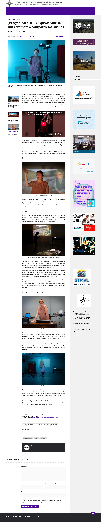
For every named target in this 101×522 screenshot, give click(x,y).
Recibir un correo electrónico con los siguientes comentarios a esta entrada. (42, 500)
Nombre (23, 483)
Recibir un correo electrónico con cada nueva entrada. (36, 502)
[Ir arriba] (93, 513)
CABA (13, 19)
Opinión (43, 9)
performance (43, 438)
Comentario (24, 466)
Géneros (35, 9)
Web (22, 491)
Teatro (17, 19)
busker (36, 438)
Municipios (17, 9)
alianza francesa (28, 438)
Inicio (9, 9)
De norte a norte (19, 36)
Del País (27, 9)
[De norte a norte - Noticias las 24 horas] (50, 3)
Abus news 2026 (87, 9)
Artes (9, 19)
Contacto (70, 9)
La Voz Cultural (13, 12)
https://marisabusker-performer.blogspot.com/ (44, 417)
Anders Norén (14, 519)
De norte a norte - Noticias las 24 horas (26, 516)
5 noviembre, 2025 (30, 36)
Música (78, 9)
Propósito (51, 9)
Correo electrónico (50, 483)
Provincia (61, 9)
